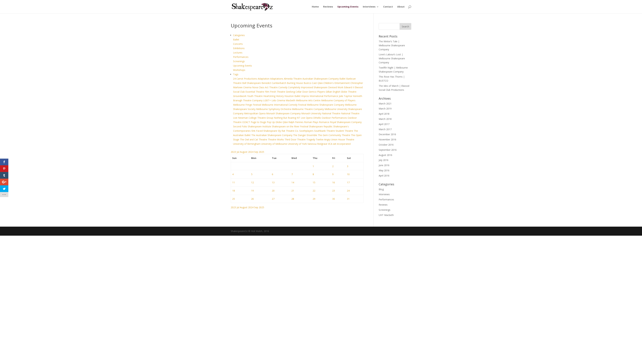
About (401, 7)
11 (233, 182)
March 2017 (385, 129)
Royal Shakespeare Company (346, 122)
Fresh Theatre (278, 91)
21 (292, 190)
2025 (261, 151)
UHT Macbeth (386, 215)
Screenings (239, 61)
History (280, 96)
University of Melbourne (274, 143)
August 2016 (385, 155)
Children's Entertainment (336, 83)
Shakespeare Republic (321, 126)
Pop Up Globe (275, 122)
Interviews (369, 7)
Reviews (328, 7)
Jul (238, 151)
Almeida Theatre (293, 78)
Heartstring (269, 96)
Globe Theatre (348, 91)
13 (273, 182)
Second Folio (240, 126)
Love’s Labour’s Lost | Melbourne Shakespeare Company (392, 58)
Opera (309, 117)
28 (292, 198)
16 (333, 182)
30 (333, 198)
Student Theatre (345, 130)
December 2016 (387, 134)
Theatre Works (276, 139)
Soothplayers (306, 130)
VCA (330, 143)
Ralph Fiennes (296, 122)
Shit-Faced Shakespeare (264, 130)
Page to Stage (259, 122)
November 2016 (387, 139)
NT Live (301, 117)
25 (233, 198)
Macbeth (291, 100)
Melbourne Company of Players (338, 100)
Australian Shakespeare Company (320, 78)
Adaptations (277, 78)
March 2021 (385, 103)
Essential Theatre (255, 91)
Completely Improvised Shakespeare (308, 87)
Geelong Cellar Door (297, 91)
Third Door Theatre (295, 139)
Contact (388, 7)
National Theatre (331, 113)
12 (252, 182)
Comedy (283, 87)
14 (292, 182)
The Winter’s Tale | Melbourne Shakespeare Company (392, 45)
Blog (381, 189)
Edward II (349, 87)
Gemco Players (317, 91)
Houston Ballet (292, 96)
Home (315, 7)
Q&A (285, 122)
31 (348, 198)
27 (273, 198)
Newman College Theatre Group (256, 117)
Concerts (238, 43)
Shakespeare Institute (260, 126)
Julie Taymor (346, 96)
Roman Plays (311, 122)
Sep (256, 151)
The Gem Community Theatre (334, 135)
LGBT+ (267, 100)
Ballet (236, 39)
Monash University (311, 113)
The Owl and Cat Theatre (254, 139)
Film (267, 91)
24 (348, 190)
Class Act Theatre (268, 87)
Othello (317, 117)
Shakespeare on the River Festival (290, 126)
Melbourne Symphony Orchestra (274, 109)
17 (348, 182)
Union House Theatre (342, 139)
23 (333, 190)
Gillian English (333, 91)
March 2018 (385, 119)
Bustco (308, 83)
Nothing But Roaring (285, 117)
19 (252, 190)
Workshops (239, 70)
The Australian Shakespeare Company (272, 135)
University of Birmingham (247, 143)
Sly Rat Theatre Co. (288, 130)
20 (273, 190)
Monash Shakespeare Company (283, 113)
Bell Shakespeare (251, 83)
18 (233, 190)
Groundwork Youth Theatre (248, 96)
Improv (305, 96)
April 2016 (384, 175)
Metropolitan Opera (255, 113)
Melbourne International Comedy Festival (284, 104)
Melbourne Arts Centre (308, 100)
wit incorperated (342, 143)
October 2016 (386, 144)
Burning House (295, 83)
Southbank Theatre (325, 130)
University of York (297, 143)
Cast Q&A (317, 83)
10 (348, 174)
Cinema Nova (251, 87)
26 (252, 198)
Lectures (237, 52)
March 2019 (385, 108)
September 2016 (388, 149)
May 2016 (384, 170)
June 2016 (384, 165)
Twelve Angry (323, 139)
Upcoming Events (347, 7)
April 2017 (384, 124)
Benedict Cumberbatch (274, 83)
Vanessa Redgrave (317, 143)
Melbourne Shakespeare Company (326, 104)
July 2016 (383, 160)
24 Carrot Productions (245, 78)
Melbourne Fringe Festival (247, 104)
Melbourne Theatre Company (308, 109)
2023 (234, 151)
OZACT (246, 122)
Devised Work (336, 87)
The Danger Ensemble (305, 135)
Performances (240, 56)
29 (314, 198)
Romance (324, 122)
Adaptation (264, 78)
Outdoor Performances (335, 117)
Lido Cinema (279, 100)
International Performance (324, 96)
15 (314, 182)
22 (314, 190)
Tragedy (311, 139)
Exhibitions (239, 48)
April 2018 (384, 113)
